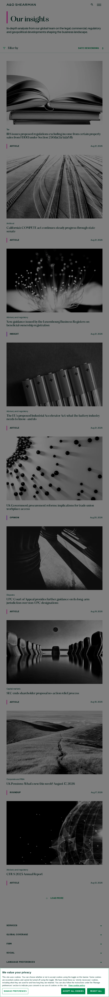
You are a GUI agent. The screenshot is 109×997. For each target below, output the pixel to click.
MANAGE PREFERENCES (15, 991)
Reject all (96, 991)
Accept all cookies (73, 991)
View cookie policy (76, 985)
